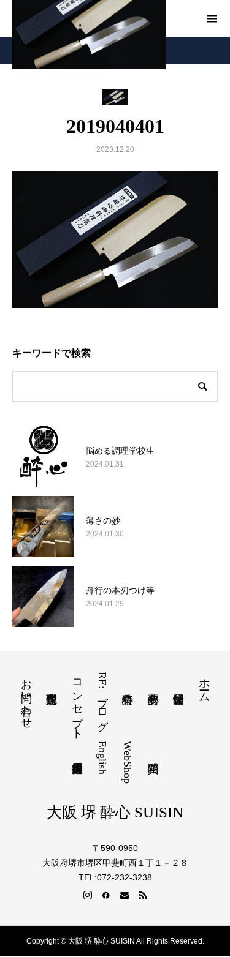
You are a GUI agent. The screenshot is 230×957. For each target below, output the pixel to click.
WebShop (127, 762)
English (102, 758)
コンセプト (77, 703)
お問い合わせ (26, 697)
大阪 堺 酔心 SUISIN (115, 812)
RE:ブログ (102, 699)
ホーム (204, 684)
